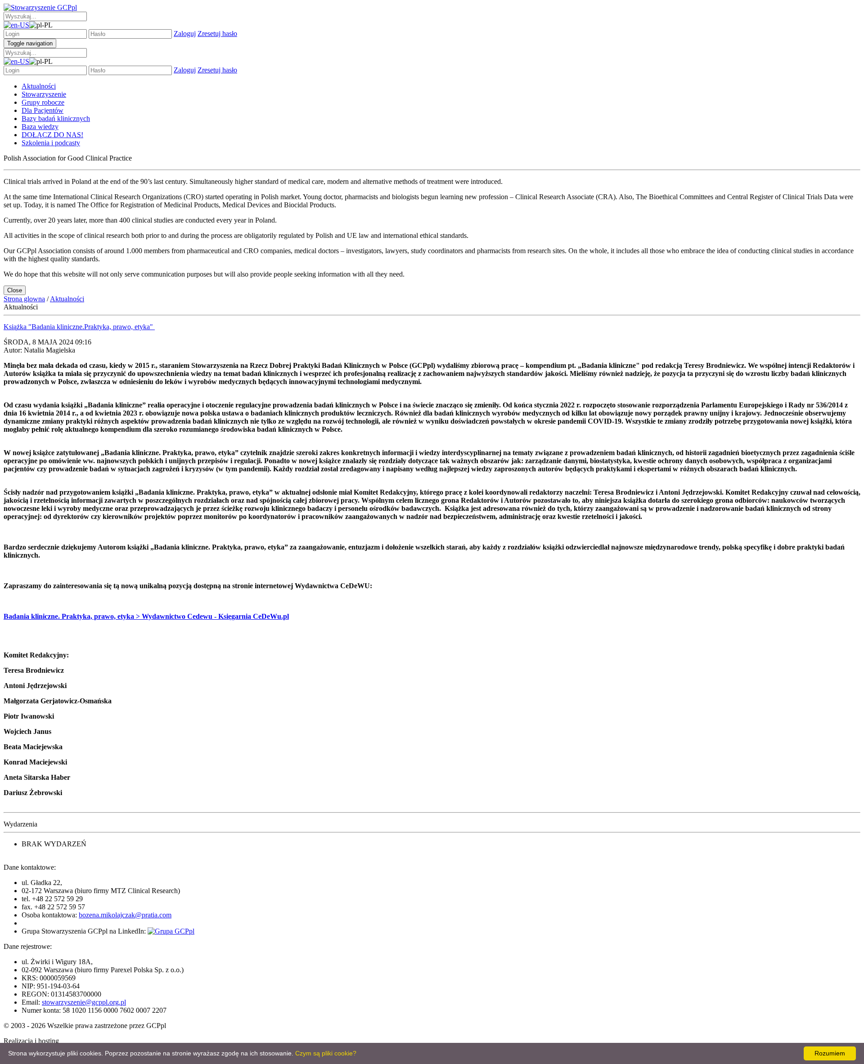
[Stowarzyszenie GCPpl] (40, 7)
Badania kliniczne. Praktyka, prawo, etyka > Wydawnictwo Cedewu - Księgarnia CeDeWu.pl (146, 616)
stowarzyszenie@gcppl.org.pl (84, 1002)
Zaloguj (185, 33)
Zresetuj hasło (217, 33)
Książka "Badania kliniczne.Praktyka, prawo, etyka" (79, 327)
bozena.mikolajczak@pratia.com (125, 915)
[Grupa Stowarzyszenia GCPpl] (171, 931)
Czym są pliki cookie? (325, 1053)
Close (14, 290)
